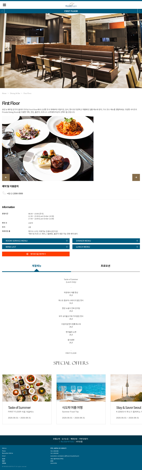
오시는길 (65, 438)
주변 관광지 (83, 438)
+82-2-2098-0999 (15, 193)
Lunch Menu (83, 246)
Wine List (11, 246)
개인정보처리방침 (67, 441)
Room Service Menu (17, 240)
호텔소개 (56, 438)
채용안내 (74, 438)
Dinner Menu (83, 240)
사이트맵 (79, 441)
